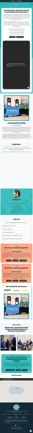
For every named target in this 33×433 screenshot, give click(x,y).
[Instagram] (4, 5)
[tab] (16, 226)
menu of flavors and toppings (21, 21)
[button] (1, 290)
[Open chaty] (31, 431)
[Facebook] (2, 5)
